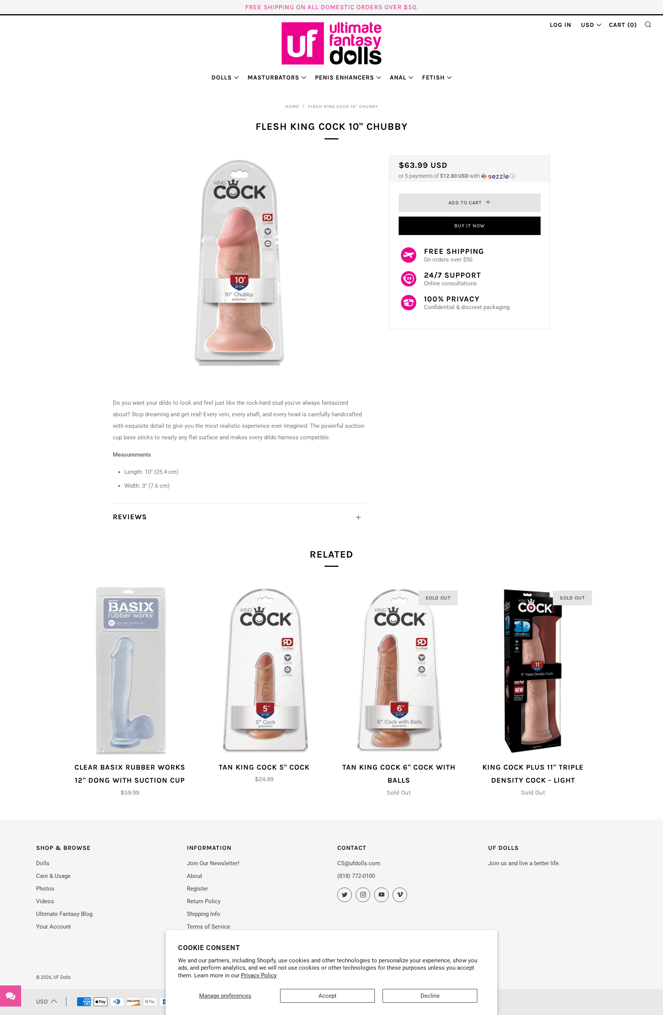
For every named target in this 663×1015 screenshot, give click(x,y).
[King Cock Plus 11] (533, 671)
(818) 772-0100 (356, 876)
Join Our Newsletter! (213, 863)
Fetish (433, 77)
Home (292, 106)
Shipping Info (203, 914)
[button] (470, 176)
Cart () (623, 24)
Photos (45, 888)
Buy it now (469, 225)
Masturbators (273, 77)
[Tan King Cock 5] (264, 671)
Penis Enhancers (344, 77)
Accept (327, 995)
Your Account (53, 926)
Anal (398, 77)
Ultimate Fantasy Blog (64, 914)
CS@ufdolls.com (358, 863)
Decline (430, 995)
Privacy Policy (259, 975)
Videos (45, 901)
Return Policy (204, 901)
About (194, 876)
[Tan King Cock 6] (398, 671)
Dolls (221, 77)
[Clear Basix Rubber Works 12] (129, 671)
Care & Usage (53, 876)
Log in (560, 24)
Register (197, 888)
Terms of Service (208, 926)
